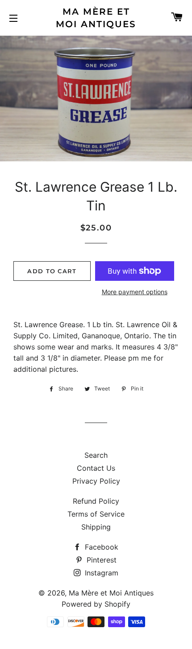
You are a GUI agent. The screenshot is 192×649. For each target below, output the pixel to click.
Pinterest (100, 559)
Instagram (100, 572)
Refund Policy (96, 501)
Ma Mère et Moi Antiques (96, 17)
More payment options (134, 292)
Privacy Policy (96, 480)
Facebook (100, 546)
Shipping (96, 526)
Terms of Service (96, 513)
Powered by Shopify (96, 604)
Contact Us (96, 468)
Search (96, 455)
